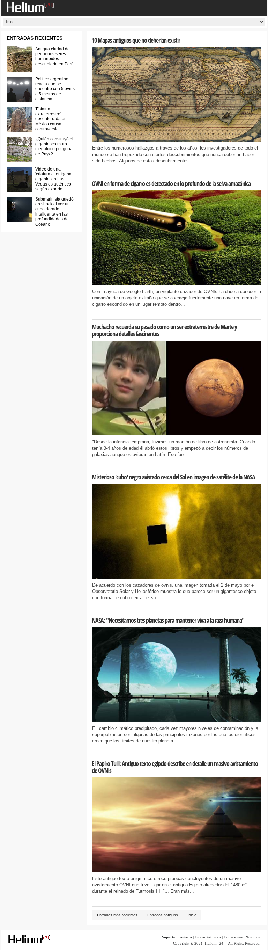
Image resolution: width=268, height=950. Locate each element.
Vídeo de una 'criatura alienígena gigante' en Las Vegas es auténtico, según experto (53, 179)
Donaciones (233, 937)
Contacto (185, 937)
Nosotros (252, 937)
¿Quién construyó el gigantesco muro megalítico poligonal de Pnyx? (54, 147)
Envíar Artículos (208, 937)
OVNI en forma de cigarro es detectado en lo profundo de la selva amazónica (171, 183)
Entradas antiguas (162, 915)
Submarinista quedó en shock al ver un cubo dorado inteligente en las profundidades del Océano (54, 212)
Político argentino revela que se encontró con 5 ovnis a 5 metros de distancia (55, 89)
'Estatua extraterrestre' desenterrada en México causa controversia (51, 119)
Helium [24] (215, 943)
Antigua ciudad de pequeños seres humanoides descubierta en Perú (54, 56)
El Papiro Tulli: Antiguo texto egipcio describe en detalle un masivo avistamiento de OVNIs (175, 767)
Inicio (192, 915)
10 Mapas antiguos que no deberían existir (136, 40)
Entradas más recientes (117, 915)
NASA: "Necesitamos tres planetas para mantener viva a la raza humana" (168, 620)
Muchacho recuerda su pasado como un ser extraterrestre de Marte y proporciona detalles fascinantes (164, 330)
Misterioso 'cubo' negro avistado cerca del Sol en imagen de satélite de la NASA (173, 477)
